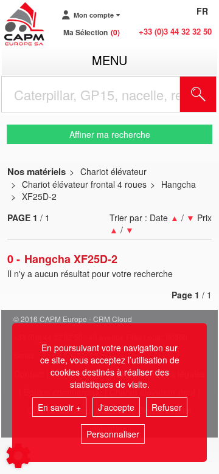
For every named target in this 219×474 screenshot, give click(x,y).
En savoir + (59, 407)
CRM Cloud (112, 319)
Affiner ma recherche (109, 134)
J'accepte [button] (116, 407)
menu (109, 60)
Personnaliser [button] (112, 434)
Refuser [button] (166, 407)
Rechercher (213, 94)
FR (202, 11)
